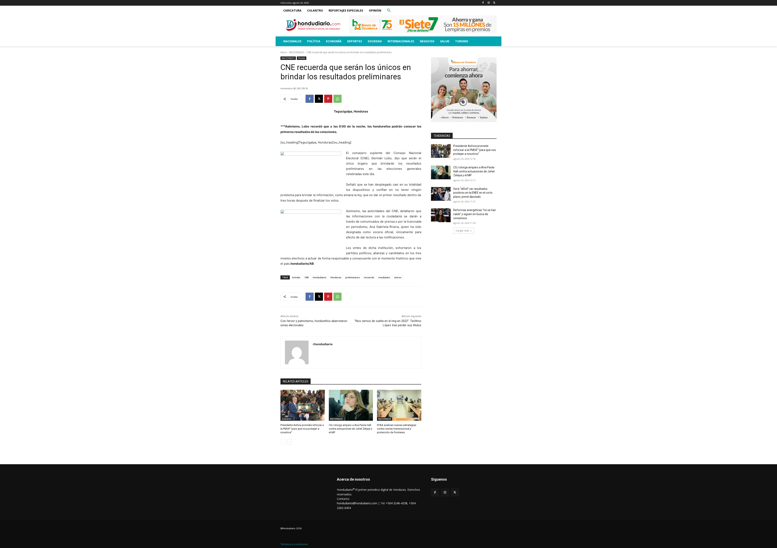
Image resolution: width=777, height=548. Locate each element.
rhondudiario (323, 344)
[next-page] (289, 442)
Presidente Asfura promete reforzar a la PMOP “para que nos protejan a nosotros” (302, 429)
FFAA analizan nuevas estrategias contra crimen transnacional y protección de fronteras (396, 429)
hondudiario (319, 277)
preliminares (352, 277)
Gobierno (287, 418)
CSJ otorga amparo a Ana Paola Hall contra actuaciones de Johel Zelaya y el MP (350, 429)
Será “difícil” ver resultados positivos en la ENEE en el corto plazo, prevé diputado (473, 192)
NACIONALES (296, 52)
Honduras (335, 277)
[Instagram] (488, 3)
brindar (296, 277)
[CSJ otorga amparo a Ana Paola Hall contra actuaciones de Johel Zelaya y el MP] (351, 405)
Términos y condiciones (294, 544)
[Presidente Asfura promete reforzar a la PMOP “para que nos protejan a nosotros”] (302, 405)
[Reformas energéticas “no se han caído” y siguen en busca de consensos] (441, 215)
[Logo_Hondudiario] (312, 25)
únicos (397, 277)
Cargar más (462, 230)
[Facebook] (483, 3)
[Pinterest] (328, 99)
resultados (384, 277)
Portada (301, 58)
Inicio (283, 52)
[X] (494, 3)
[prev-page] (283, 442)
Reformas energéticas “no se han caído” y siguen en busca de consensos (474, 214)
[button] (389, 10)
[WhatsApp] (337, 99)
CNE (307, 277)
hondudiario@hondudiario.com (357, 503)
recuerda (369, 277)
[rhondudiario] (297, 352)
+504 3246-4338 (396, 503)
